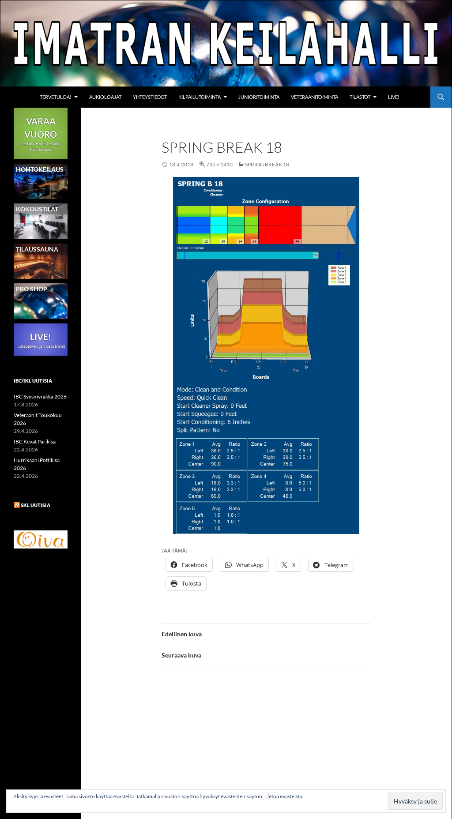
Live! (393, 97)
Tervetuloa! (56, 97)
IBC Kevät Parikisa (35, 441)
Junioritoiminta (258, 97)
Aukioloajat (105, 97)
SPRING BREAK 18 (267, 164)
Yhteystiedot (150, 97)
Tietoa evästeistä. (284, 796)
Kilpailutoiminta (199, 97)
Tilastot (360, 97)
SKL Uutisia (35, 505)
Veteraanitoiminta (314, 97)
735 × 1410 (219, 164)
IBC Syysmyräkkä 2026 (40, 396)
